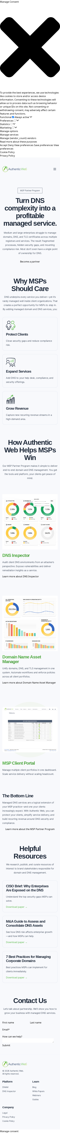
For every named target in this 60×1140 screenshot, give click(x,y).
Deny (11, 145)
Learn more (20, 576)
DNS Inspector (9, 1091)
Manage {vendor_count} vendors (18, 138)
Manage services (9, 134)
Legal (4, 1113)
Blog (34, 1087)
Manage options (9, 131)
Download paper (16, 906)
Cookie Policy (7, 152)
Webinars (36, 1095)
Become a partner (30, 261)
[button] (30, 47)
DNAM (5, 1087)
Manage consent (9, 1131)
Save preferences (43, 145)
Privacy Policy (7, 155)
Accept (3, 145)
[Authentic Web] (14, 169)
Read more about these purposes (18, 141)
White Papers (38, 1091)
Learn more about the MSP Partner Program (30, 829)
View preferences (23, 145)
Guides (35, 1099)
